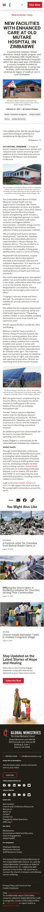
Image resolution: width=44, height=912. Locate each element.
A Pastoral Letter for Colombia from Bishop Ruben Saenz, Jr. (20, 544)
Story (29, 15)
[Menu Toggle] (4, 5)
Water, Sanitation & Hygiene (16, 114)
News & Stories (19, 15)
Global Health (35, 114)
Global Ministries (18, 119)
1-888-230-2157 (11, 903)
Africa (7, 119)
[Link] (32, 500)
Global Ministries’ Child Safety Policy (23, 893)
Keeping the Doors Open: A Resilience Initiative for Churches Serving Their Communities (21, 590)
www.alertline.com (11, 905)
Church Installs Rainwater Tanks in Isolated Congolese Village (21, 636)
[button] (22, 4)
